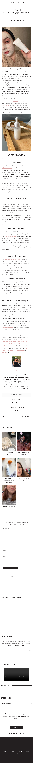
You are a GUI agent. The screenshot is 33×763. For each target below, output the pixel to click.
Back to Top (16, 760)
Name (5, 550)
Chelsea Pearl (16, 10)
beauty (7, 409)
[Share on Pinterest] (12, 402)
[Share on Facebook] (21, 402)
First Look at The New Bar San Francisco (23, 416)
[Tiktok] (16, 395)
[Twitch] (19, 395)
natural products (23, 409)
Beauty (17, 407)
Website (5, 562)
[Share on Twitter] (16, 402)
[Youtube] (14, 395)
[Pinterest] (21, 395)
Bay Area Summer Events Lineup (9, 416)
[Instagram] (12, 395)
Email (5, 556)
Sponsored (22, 407)
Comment (6, 528)
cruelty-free (13, 409)
